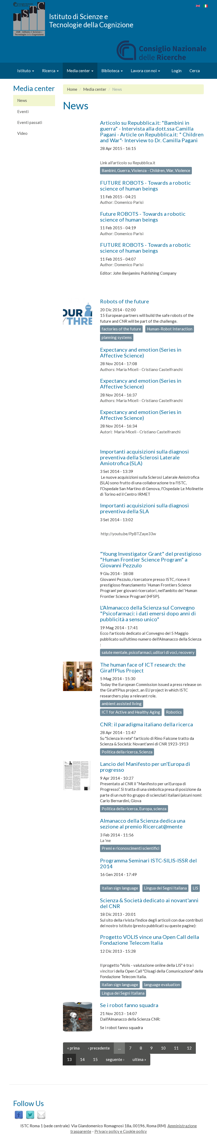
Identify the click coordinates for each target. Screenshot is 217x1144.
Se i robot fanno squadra (129, 1005)
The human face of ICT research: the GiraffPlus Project (143, 667)
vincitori (107, 971)
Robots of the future (124, 301)
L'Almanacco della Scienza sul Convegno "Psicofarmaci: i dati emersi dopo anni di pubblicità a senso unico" (148, 613)
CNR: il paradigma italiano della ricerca (146, 724)
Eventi (23, 111)
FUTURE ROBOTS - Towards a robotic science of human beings (145, 185)
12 (189, 1048)
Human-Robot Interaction (169, 328)
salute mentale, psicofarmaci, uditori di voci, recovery (148, 652)
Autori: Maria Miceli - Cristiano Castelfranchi (140, 431)
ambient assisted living (122, 703)
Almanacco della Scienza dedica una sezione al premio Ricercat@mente (142, 823)
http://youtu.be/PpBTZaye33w (128, 533)
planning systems (117, 337)
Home (72, 89)
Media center (79, 70)
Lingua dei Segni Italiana (165, 888)
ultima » (139, 1059)
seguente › (115, 1059)
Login (176, 70)
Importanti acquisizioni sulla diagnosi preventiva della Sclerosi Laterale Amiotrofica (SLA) (144, 457)
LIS (195, 888)
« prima (73, 1048)
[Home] (31, 19)
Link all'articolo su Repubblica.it (127, 162)
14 (82, 1059)
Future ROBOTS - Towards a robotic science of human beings (143, 216)
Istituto (24, 70)
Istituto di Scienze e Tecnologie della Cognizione (91, 20)
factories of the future (121, 328)
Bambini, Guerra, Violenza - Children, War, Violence (146, 170)
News (22, 100)
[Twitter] (30, 1114)
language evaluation (162, 984)
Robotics (174, 712)
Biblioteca (110, 70)
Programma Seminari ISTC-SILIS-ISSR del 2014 (148, 863)
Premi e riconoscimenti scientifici (130, 848)
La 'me (105, 840)
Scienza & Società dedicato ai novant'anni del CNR (149, 903)
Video (22, 133)
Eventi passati (29, 122)
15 (95, 1059)
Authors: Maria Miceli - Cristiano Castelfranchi (141, 369)
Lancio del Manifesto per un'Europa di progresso (145, 767)
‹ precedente (99, 1048)
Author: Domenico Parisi (121, 202)
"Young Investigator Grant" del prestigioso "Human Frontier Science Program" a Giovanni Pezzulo (150, 559)
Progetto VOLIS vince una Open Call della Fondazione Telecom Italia (149, 940)
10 (163, 1048)
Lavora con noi (144, 70)
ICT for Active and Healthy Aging (131, 712)
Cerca (194, 70)
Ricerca (49, 70)
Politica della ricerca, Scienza (127, 751)
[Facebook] (19, 1114)
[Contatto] (41, 1114)
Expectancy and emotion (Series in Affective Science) (140, 352)
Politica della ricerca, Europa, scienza (134, 808)
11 (176, 1048)
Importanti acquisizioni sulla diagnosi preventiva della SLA (144, 508)
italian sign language (120, 888)
